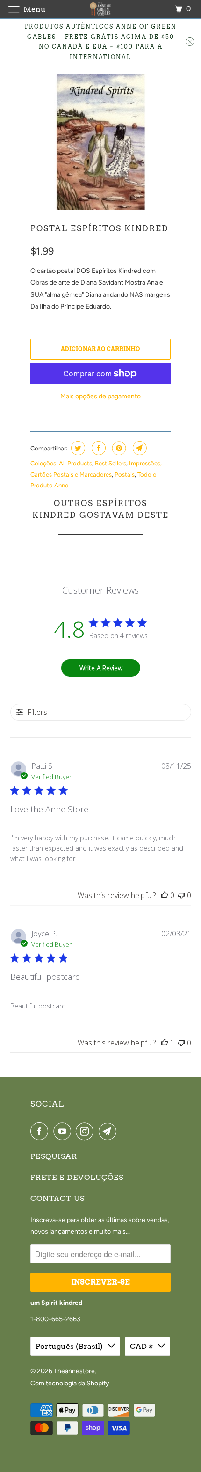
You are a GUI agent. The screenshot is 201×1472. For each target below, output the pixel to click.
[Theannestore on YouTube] (64, 1131)
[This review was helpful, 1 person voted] (164, 1043)
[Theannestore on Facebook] (41, 1131)
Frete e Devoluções (76, 1177)
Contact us (57, 1198)
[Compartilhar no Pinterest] (118, 448)
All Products (75, 463)
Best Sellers (110, 463)
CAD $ (141, 1346)
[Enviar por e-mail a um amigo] (138, 448)
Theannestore (74, 1371)
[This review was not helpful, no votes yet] (181, 895)
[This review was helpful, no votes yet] (164, 895)
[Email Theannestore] (109, 1131)
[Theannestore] (100, 9)
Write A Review (100, 667)
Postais (125, 474)
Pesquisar (53, 1156)
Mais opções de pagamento (100, 396)
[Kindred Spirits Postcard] (100, 142)
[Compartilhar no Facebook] (97, 448)
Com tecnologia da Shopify (69, 1383)
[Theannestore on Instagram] (86, 1131)
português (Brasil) (69, 1346)
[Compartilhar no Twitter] (77, 448)
